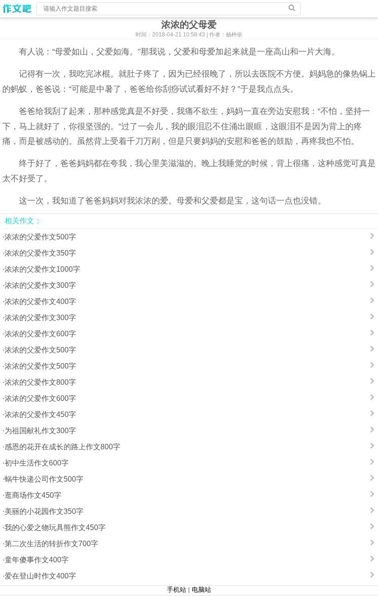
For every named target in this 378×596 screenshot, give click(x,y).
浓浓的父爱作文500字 (40, 237)
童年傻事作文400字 (37, 560)
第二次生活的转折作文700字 (51, 544)
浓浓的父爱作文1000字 (42, 269)
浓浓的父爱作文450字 (40, 414)
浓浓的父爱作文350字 (40, 253)
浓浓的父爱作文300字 (40, 285)
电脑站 (201, 589)
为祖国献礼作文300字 (40, 431)
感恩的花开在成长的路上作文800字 (62, 447)
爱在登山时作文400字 (40, 576)
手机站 (176, 589)
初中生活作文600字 (37, 463)
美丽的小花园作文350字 (44, 511)
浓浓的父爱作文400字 (40, 301)
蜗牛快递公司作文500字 (44, 479)
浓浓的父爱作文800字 (40, 382)
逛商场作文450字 (33, 495)
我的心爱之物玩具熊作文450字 (55, 527)
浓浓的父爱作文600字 (40, 334)
